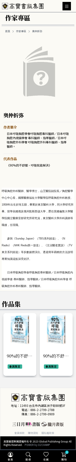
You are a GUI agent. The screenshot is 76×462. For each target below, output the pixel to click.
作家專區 (21, 31)
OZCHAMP (44, 445)
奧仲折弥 (37, 31)
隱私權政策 (47, 433)
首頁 (7, 31)
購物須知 (33, 433)
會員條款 (19, 433)
